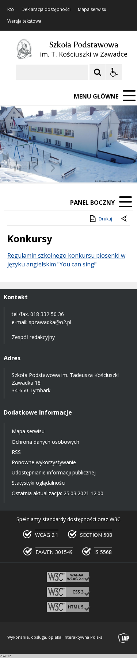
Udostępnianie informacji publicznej (54, 472)
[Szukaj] (98, 72)
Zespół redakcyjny (33, 337)
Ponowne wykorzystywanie (44, 462)
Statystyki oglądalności (38, 482)
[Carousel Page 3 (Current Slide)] (85, 168)
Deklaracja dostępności (46, 9)
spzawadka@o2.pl (50, 322)
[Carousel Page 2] (78, 168)
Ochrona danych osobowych (45, 441)
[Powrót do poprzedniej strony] (124, 219)
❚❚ (14, 168)
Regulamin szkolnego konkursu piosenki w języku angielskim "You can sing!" (66, 259)
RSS (10, 9)
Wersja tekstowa (24, 21)
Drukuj (105, 219)
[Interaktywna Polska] (124, 638)
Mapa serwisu (92, 9)
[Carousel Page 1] (71, 168)
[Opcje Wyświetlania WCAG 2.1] (114, 72)
